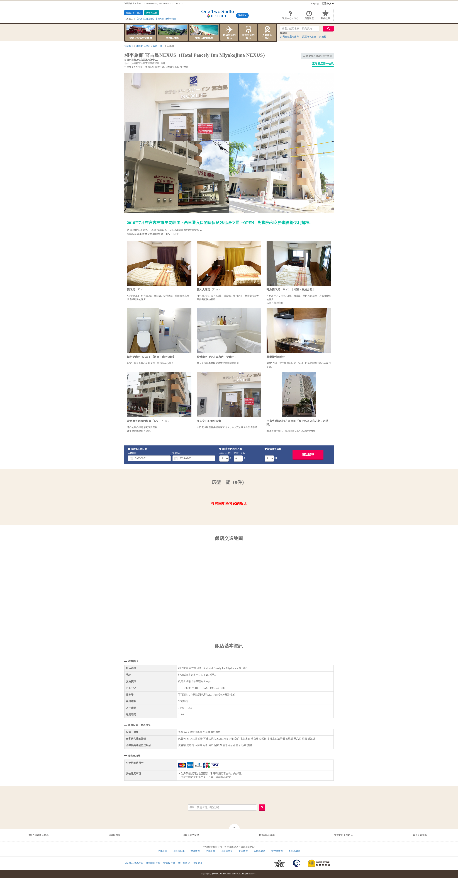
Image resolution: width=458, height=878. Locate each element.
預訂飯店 (129, 46)
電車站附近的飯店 (343, 835)
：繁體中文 (321, 3)
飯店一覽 (157, 46)
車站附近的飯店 (248, 36)
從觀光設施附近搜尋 (141, 38)
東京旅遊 (243, 851)
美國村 (322, 36)
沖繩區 (241, 15)
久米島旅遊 (294, 851)
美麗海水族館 (309, 36)
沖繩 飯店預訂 (143, 46)
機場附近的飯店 (229, 36)
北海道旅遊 (227, 851)
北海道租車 (179, 851)
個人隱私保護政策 (133, 863)
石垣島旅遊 (259, 851)
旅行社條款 (184, 863)
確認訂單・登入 (133, 12)
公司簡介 (197, 863)
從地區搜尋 (172, 38)
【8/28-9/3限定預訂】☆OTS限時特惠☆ (156, 18)
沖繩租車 (162, 851)
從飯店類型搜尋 (204, 38)
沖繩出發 (210, 851)
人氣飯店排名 (267, 36)
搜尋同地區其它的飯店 (229, 503)
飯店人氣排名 (420, 835)
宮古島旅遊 (277, 851)
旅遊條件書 (169, 863)
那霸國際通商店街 (289, 36)
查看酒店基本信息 (323, 63)
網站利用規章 (153, 863)
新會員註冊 (151, 12)
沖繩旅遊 (195, 851)
